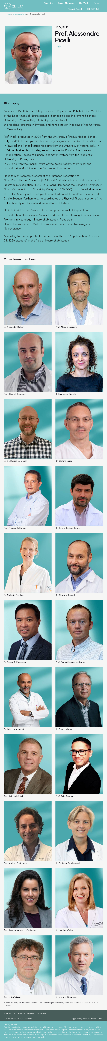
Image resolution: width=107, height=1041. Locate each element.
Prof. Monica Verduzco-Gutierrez (20, 930)
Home (8, 14)
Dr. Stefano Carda (63, 461)
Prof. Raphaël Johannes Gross (70, 662)
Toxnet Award (75, 9)
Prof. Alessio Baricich (66, 327)
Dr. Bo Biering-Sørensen (15, 461)
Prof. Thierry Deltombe (15, 528)
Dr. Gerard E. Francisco (15, 662)
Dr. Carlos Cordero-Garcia (67, 528)
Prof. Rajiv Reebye (64, 796)
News (96, 3)
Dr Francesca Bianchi (65, 394)
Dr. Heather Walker (64, 930)
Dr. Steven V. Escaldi (65, 595)
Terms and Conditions (25, 1013)
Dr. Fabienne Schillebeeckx (68, 863)
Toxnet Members (66, 3)
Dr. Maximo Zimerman (66, 997)
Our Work (84, 3)
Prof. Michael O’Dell (13, 796)
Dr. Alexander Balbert (14, 327)
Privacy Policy (9, 1013)
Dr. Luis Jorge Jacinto (14, 729)
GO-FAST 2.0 (93, 9)
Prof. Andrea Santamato (15, 863)
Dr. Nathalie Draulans (14, 595)
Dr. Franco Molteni (64, 729)
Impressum (41, 1013)
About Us (48, 3)
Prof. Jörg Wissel (12, 997)
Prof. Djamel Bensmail (15, 394)
